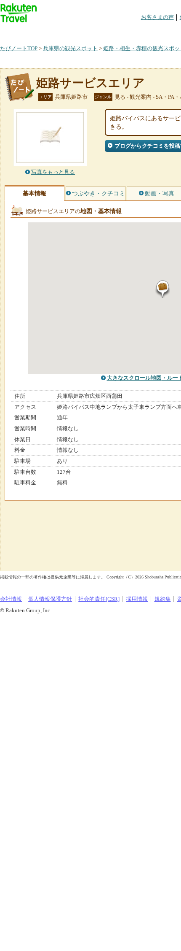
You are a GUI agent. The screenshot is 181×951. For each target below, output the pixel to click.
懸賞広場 (98, 31)
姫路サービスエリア (90, 82)
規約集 (162, 599)
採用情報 (137, 599)
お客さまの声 (157, 17)
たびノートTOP (18, 48)
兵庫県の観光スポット (70, 48)
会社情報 (11, 599)
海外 (64, 31)
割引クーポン (133, 31)
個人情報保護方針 (50, 599)
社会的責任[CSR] (99, 599)
